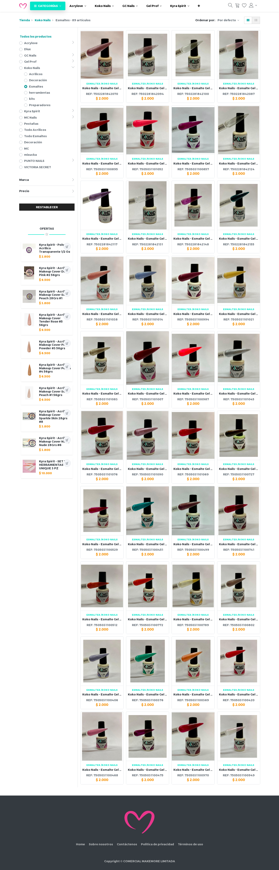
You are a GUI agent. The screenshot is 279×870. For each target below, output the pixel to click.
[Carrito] (237, 6)
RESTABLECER (47, 207)
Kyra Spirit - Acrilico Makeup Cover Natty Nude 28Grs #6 (54, 441)
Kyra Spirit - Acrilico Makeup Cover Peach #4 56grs (55, 368)
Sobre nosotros (101, 844)
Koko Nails (43, 20)
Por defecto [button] (227, 20)
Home (80, 844)
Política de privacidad (157, 844)
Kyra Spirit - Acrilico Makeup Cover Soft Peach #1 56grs (54, 391)
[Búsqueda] (230, 6)
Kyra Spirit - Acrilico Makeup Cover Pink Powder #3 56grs (54, 345)
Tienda (24, 20)
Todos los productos (35, 36)
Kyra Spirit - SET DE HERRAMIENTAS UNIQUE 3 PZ (53, 464)
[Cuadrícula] (248, 20)
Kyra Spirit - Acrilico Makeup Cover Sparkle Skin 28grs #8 (54, 416)
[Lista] (256, 20)
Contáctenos (127, 844)
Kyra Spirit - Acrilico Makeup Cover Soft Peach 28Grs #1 (54, 295)
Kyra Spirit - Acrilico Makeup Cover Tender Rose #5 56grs (54, 320)
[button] (199, 6)
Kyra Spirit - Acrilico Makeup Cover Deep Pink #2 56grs (54, 271)
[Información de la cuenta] (253, 5)
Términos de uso (190, 844)
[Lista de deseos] (244, 6)
